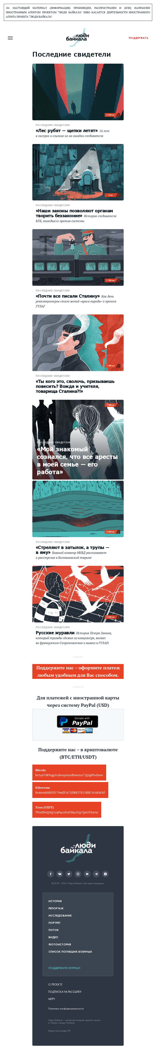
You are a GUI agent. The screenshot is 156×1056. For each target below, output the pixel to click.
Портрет (55, 923)
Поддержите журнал (64, 968)
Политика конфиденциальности (66, 1008)
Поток (54, 930)
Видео (53, 937)
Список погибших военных (70, 951)
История (55, 901)
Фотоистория (60, 944)
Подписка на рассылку (65, 991)
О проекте (55, 984)
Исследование (60, 915)
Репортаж (56, 908)
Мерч (51, 999)
